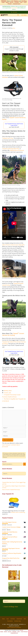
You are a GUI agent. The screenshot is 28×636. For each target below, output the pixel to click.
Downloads (19, 618)
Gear (8, 618)
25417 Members (15, 1)
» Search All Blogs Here (10, 606)
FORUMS (16, 2)
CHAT (21, 2)
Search (4, 461)
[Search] (24, 464)
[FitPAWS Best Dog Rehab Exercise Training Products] (14, 507)
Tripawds (21, 630)
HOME (3, 2)
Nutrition (13, 618)
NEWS (7, 2)
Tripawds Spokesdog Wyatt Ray (10, 148)
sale (10, 393)
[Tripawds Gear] (5, 15)
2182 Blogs (24, 1)
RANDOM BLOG (16, 4)
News (10, 390)
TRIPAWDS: (4, 1)
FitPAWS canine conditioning (18, 512)
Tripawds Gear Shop (7, 138)
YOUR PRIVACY (24, 631)
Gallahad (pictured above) (17, 150)
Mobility (6, 390)
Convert (6, 393)
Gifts (25, 618)
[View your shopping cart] (18, 15)
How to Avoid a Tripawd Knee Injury (11, 489)
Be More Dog (18, 621)
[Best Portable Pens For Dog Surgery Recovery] (14, 591)
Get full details (14, 7)
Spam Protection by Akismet (14, 627)
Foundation (10, 621)
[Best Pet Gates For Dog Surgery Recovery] (14, 579)
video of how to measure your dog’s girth (13, 245)
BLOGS (11, 2)
